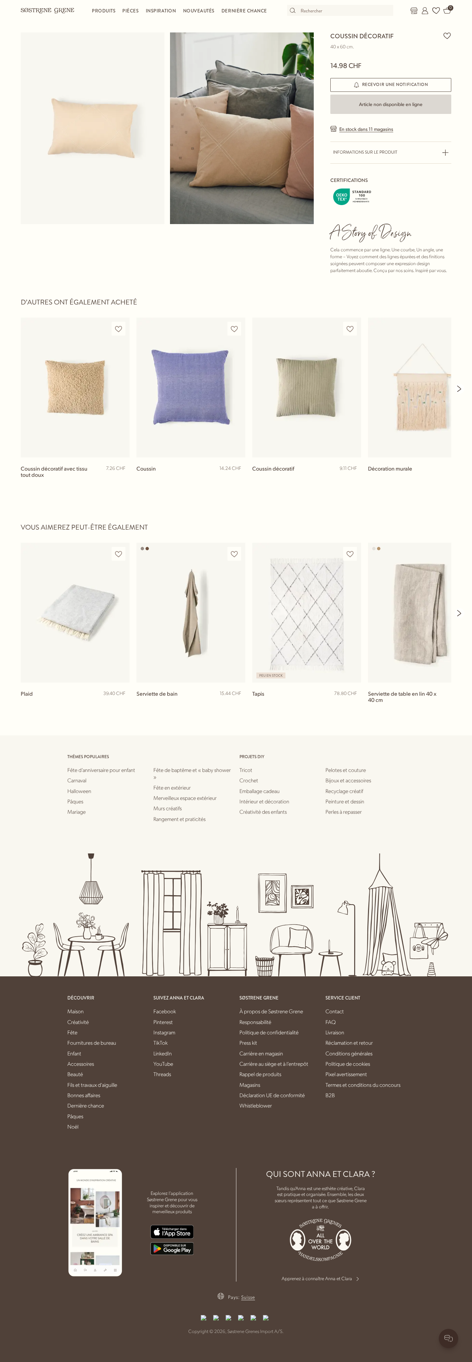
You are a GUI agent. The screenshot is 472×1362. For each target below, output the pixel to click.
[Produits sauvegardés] (436, 11)
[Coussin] (190, 387)
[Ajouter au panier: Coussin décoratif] (353, 479)
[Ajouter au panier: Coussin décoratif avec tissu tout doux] (121, 479)
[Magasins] (414, 11)
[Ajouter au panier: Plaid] (121, 704)
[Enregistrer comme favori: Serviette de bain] (234, 554)
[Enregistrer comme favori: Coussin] (234, 328)
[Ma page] (425, 11)
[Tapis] (306, 613)
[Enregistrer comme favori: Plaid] (118, 554)
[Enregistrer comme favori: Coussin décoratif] (447, 35)
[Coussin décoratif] (306, 387)
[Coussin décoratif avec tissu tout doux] (75, 387)
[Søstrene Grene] (48, 10)
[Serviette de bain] (190, 613)
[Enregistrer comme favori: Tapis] (350, 554)
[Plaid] (75, 613)
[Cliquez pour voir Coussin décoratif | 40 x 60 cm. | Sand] (92, 128)
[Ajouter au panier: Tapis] (353, 704)
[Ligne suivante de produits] (459, 389)
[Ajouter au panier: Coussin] (237, 479)
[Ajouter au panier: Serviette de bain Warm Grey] (237, 704)
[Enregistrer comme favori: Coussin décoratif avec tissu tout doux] (118, 328)
